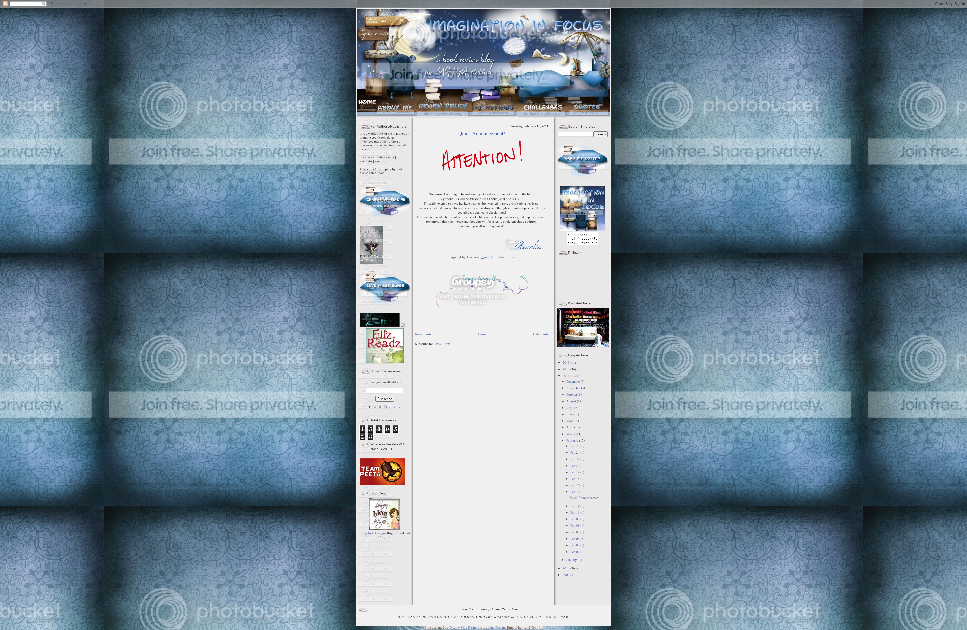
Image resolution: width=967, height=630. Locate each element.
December (573, 381)
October (572, 394)
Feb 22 (575, 459)
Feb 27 (575, 446)
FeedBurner (394, 407)
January (572, 559)
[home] (366, 118)
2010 (566, 568)
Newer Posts (423, 334)
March (571, 434)
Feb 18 (575, 478)
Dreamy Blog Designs (464, 627)
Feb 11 (575, 512)
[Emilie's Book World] (380, 359)
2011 (566, 375)
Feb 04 (575, 545)
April (570, 427)
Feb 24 (575, 452)
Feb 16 (575, 485)
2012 (566, 369)
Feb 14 (575, 506)
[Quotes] (589, 118)
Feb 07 (575, 532)
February (572, 440)
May (569, 420)
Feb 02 (575, 551)
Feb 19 (575, 472)
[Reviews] (493, 118)
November (573, 388)
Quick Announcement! (481, 133)
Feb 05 (575, 538)
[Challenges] (542, 118)
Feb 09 (575, 519)
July (569, 407)
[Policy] (443, 118)
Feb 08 (575, 525)
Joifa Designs (377, 532)
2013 (566, 362)
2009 (566, 574)
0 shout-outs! (505, 257)
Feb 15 (575, 491)
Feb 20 (575, 465)
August (571, 401)
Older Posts (540, 334)
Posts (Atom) (442, 343)
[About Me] (396, 118)
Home (482, 334)
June (569, 414)
